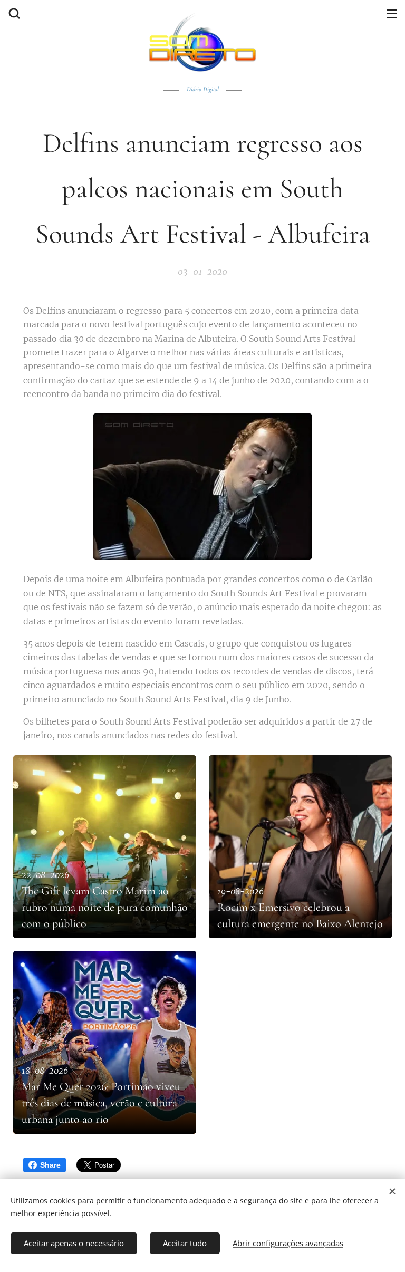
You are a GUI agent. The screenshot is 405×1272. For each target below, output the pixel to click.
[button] (13, 13)
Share (50, 1165)
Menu (391, 13)
